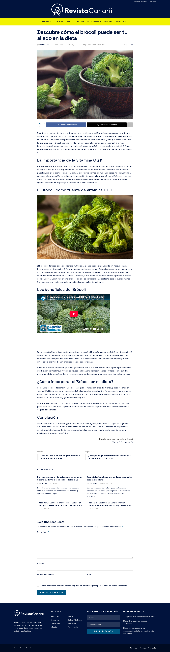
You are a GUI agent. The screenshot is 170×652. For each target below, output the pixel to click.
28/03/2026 (94, 509)
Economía (58, 22)
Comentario (43, 532)
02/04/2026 (44, 509)
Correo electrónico (46, 574)
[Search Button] (155, 21)
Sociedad (108, 22)
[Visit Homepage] (85, 10)
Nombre (41, 563)
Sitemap (137, 2)
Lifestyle (70, 22)
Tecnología (120, 22)
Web (89, 574)
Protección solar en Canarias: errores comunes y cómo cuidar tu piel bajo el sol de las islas (60, 478)
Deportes (46, 22)
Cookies (144, 2)
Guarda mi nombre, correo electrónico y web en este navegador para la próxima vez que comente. (84, 585)
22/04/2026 (103, 483)
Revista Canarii (25, 648)
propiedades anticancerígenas (81, 423)
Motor (80, 22)
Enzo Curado (45, 45)
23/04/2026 (53, 483)
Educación (55, 623)
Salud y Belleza (93, 22)
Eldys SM (43, 483)
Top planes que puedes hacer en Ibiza (139, 617)
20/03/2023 (59, 45)
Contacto (152, 2)
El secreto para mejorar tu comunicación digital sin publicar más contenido (138, 631)
